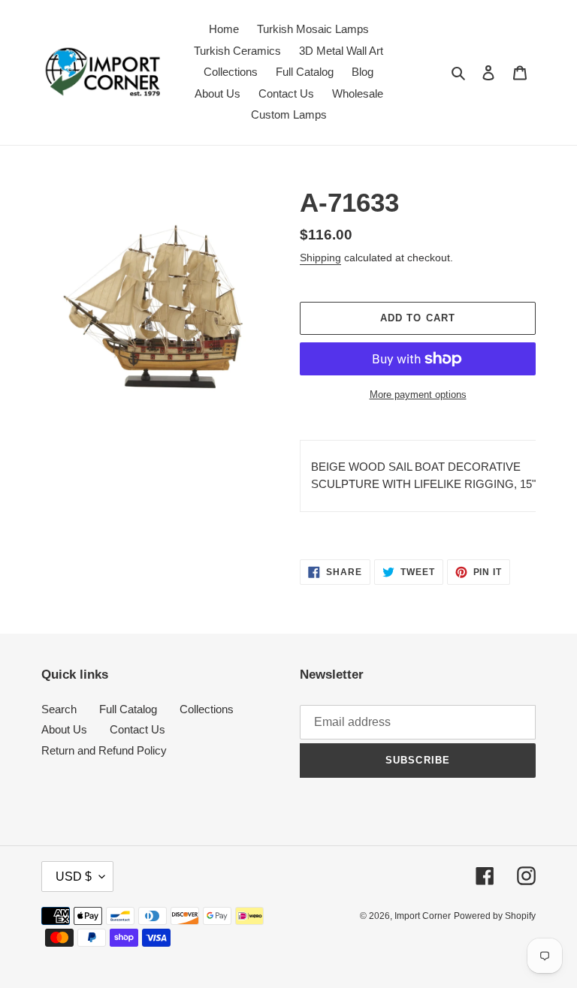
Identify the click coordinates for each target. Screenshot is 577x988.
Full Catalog (128, 709)
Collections (207, 709)
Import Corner (422, 916)
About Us (64, 729)
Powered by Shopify (495, 916)
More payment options (418, 394)
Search (59, 709)
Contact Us (137, 729)
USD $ (74, 876)
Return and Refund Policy (104, 750)
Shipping (320, 258)
